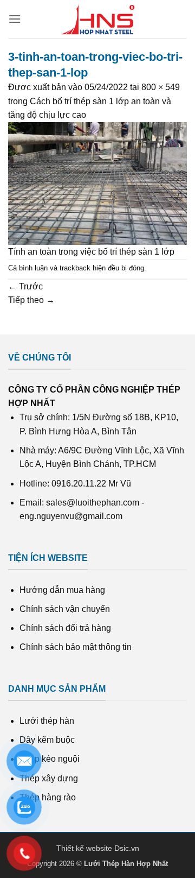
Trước (25, 286)
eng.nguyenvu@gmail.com (71, 516)
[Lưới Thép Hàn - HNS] (97, 19)
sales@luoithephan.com (92, 502)
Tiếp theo (31, 300)
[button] (14, 18)
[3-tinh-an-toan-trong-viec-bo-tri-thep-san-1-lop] (97, 183)
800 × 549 (160, 87)
